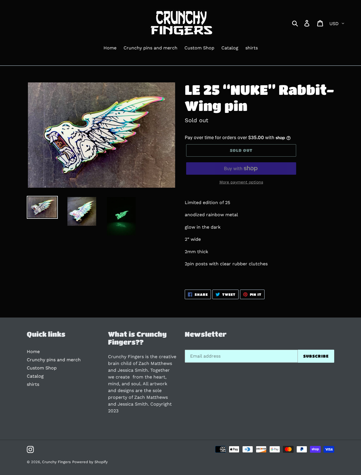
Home (33, 351)
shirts (33, 384)
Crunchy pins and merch (54, 359)
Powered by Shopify (90, 462)
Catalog (35, 376)
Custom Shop (42, 368)
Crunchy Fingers (56, 462)
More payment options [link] (241, 182)
